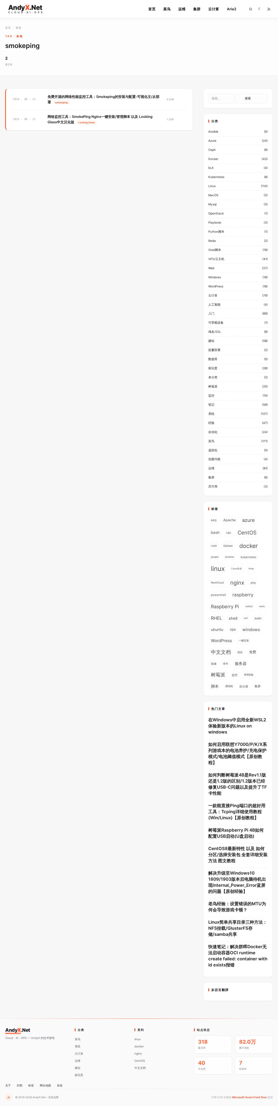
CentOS (247, 532)
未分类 (212, 377)
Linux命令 (236, 568)
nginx (237, 582)
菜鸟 (166, 9)
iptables (229, 556)
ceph (214, 545)
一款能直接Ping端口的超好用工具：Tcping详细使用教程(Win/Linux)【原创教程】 (236, 811)
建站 (211, 341)
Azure (212, 140)
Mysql (212, 204)
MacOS (213, 195)
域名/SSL (214, 331)
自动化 (212, 432)
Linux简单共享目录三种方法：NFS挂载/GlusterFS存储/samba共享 (237, 928)
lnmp (251, 568)
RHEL (216, 618)
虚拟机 (229, 686)
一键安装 (243, 640)
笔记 (211, 404)
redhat (249, 606)
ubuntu (217, 629)
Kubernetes (216, 177)
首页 (152, 9)
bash (215, 532)
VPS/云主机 (216, 259)
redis (262, 606)
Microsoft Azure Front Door (249, 1097)
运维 (181, 9)
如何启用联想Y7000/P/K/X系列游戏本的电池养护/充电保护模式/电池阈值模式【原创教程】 (237, 753)
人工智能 (214, 304)
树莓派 (212, 386)
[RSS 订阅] (8, 1097)
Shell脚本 (214, 250)
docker (248, 545)
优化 (240, 652)
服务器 (241, 663)
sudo (257, 618)
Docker (213, 159)
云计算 (213, 9)
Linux (212, 186)
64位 (214, 520)
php (253, 582)
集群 (196, 9)
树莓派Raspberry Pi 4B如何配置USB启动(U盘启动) (236, 833)
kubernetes (248, 557)
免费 (252, 652)
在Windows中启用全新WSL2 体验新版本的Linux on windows (237, 726)
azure (248, 520)
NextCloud (217, 582)
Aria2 (232, 9)
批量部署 (214, 350)
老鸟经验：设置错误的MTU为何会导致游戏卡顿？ (237, 906)
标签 (31, 1085)
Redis (212, 240)
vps (233, 629)
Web (211, 268)
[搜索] (251, 9)
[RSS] (269, 9)
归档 (19, 1085)
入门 (211, 313)
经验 (211, 423)
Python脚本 (216, 231)
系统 (211, 413)
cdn (228, 532)
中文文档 (221, 652)
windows (251, 629)
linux (218, 568)
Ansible (213, 131)
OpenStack (216, 213)
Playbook (214, 222)
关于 (8, 1085)
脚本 (215, 686)
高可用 (212, 486)
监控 (211, 395)
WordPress (215, 286)
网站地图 (45, 1085)
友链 (60, 1085)
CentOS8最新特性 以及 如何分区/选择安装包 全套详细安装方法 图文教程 (238, 854)
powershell (218, 595)
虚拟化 (212, 450)
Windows (214, 277)
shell (233, 618)
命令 (225, 663)
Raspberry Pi (225, 606)
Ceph (212, 150)
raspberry (242, 594)
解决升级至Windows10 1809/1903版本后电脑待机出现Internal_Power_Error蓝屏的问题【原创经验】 (237, 882)
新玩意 (212, 368)
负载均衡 (214, 459)
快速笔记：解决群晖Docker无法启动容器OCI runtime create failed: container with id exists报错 (237, 956)
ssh (246, 618)
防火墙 (244, 686)
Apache (229, 520)
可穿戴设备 (215, 322)
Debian (228, 545)
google (214, 556)
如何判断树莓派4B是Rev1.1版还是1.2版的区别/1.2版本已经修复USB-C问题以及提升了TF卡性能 (237, 784)
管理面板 (248, 674)
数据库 (212, 359)
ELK (211, 168)
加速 (214, 663)
